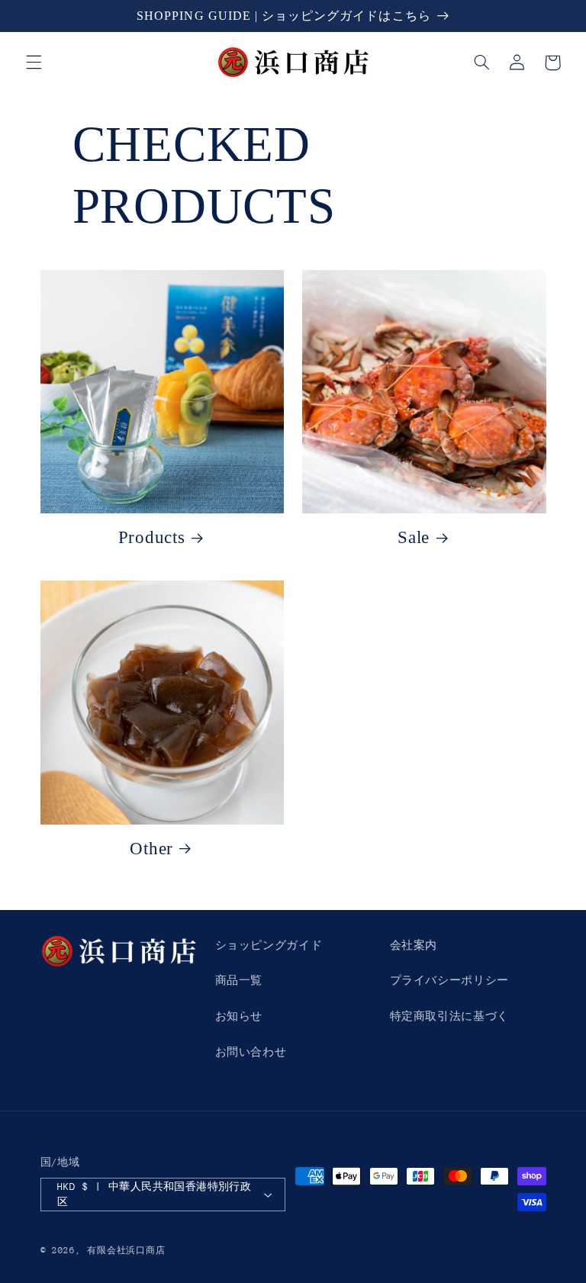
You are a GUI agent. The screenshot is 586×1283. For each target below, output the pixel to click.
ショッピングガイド (269, 945)
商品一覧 (239, 980)
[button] (33, 62)
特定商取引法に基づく (449, 1016)
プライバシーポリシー (449, 980)
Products (151, 537)
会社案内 (414, 945)
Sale (414, 537)
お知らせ (239, 1016)
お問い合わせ (251, 1052)
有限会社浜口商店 (126, 1251)
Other (151, 848)
